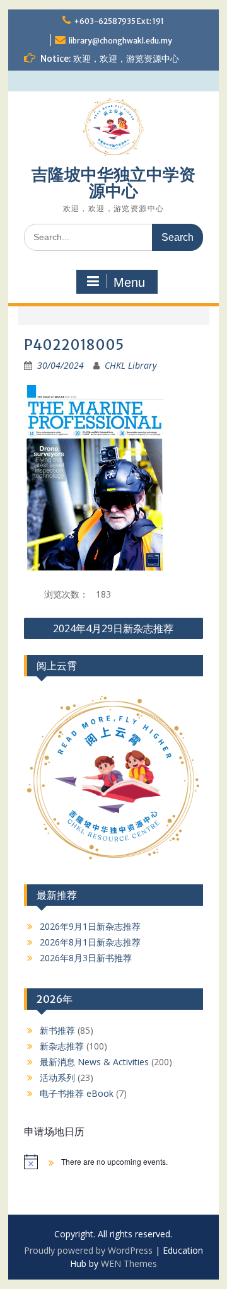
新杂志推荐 (62, 1046)
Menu (129, 282)
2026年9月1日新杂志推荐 (90, 926)
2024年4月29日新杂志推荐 (113, 628)
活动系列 (57, 1078)
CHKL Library (130, 365)
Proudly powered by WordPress (88, 1250)
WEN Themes (129, 1263)
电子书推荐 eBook (77, 1093)
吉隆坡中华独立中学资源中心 (113, 182)
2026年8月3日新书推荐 (86, 958)
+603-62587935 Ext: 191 (119, 21)
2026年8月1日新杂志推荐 (90, 942)
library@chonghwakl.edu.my (120, 40)
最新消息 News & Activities (94, 1062)
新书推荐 (57, 1030)
